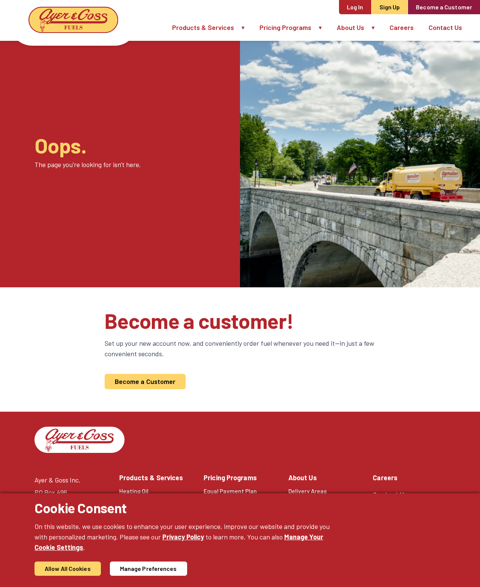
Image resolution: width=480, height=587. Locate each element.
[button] (247, 27)
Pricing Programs (285, 27)
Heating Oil (133, 490)
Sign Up (390, 6)
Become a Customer (444, 6)
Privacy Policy (183, 537)
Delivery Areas (307, 490)
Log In (355, 6)
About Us (350, 27)
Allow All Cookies (68, 568)
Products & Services (203, 27)
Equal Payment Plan (230, 490)
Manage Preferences (148, 568)
